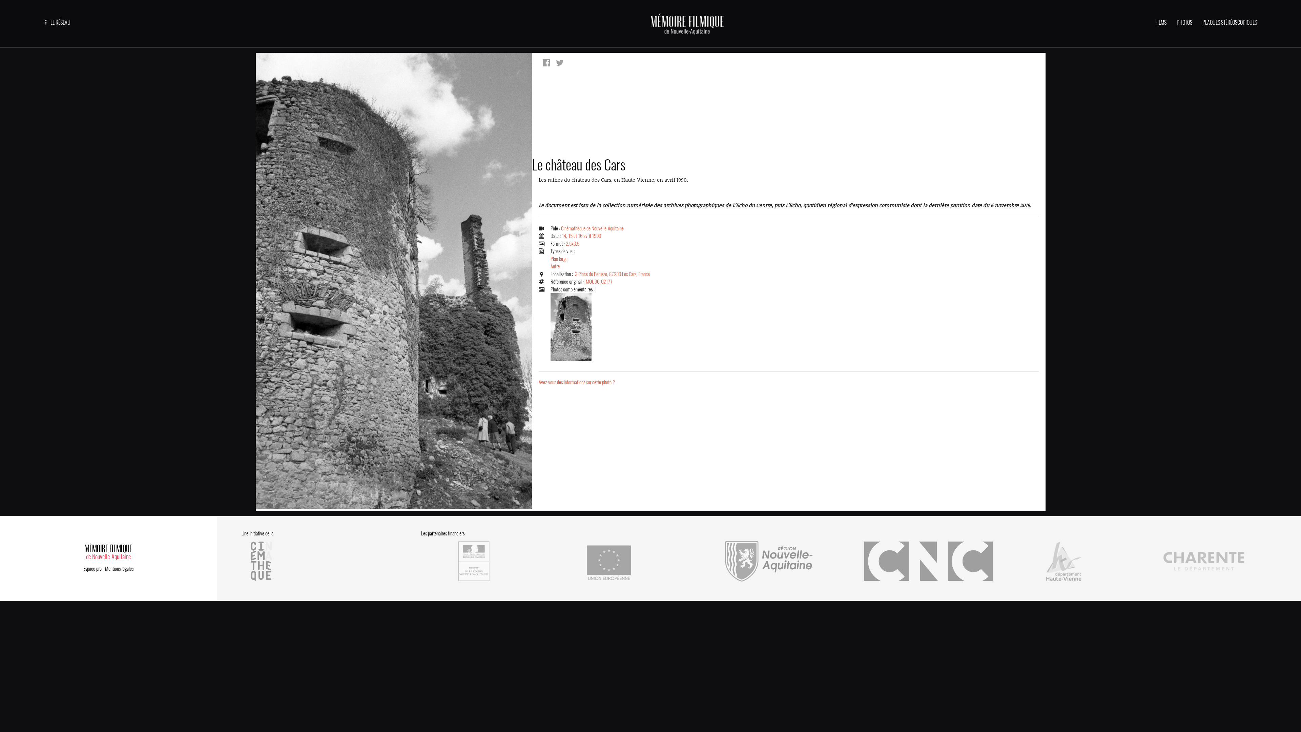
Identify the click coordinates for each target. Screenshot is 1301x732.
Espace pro (92, 568)
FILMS (1160, 22)
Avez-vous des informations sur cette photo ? (577, 382)
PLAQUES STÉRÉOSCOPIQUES (1229, 22)
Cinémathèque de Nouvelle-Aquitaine (592, 228)
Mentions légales (119, 568)
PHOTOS (1184, 22)
